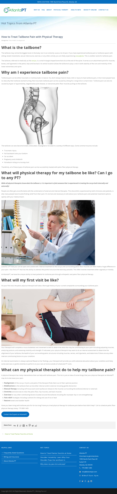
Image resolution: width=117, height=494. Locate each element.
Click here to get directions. (89, 456)
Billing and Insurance (11, 457)
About (49, 10)
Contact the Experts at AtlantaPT (15, 414)
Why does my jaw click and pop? (53, 464)
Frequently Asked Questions (14, 453)
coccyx (34, 61)
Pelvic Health (12, 40)
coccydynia (80, 56)
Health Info (76, 10)
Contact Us (103, 10)
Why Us (37, 10)
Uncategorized (20, 40)
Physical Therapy (61, 10)
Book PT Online (90, 10)
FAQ (43, 10)
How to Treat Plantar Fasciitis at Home (55, 453)
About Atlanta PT (10, 461)
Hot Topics (44, 447)
